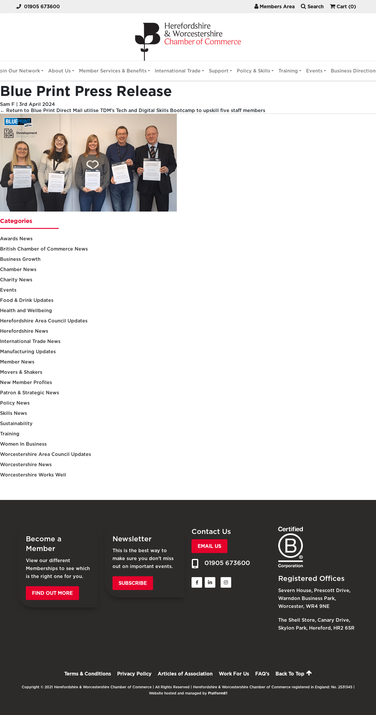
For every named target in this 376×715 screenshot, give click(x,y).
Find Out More (52, 593)
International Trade (178, 71)
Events (314, 71)
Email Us (209, 546)
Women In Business (23, 444)
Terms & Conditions (87, 674)
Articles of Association (185, 674)
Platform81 (217, 693)
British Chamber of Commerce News (44, 249)
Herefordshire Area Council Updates (44, 321)
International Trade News (30, 341)
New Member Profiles (26, 382)
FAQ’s (262, 674)
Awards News (16, 238)
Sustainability (16, 423)
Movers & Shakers (21, 372)
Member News (17, 362)
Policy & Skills (253, 71)
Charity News (16, 280)
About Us (59, 71)
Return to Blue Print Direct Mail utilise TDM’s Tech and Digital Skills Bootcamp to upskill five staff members (132, 110)
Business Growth (20, 259)
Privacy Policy (134, 674)
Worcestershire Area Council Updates (45, 454)
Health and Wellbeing (26, 310)
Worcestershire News (26, 464)
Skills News (13, 413)
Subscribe (133, 583)
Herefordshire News (24, 331)
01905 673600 (42, 6)
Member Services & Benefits (113, 71)
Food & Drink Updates (26, 300)
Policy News (15, 403)
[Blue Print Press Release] (88, 210)
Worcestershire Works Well (33, 475)
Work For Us (234, 674)
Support (219, 71)
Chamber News (18, 269)
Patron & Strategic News (29, 392)
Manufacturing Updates (28, 351)
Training (288, 71)
